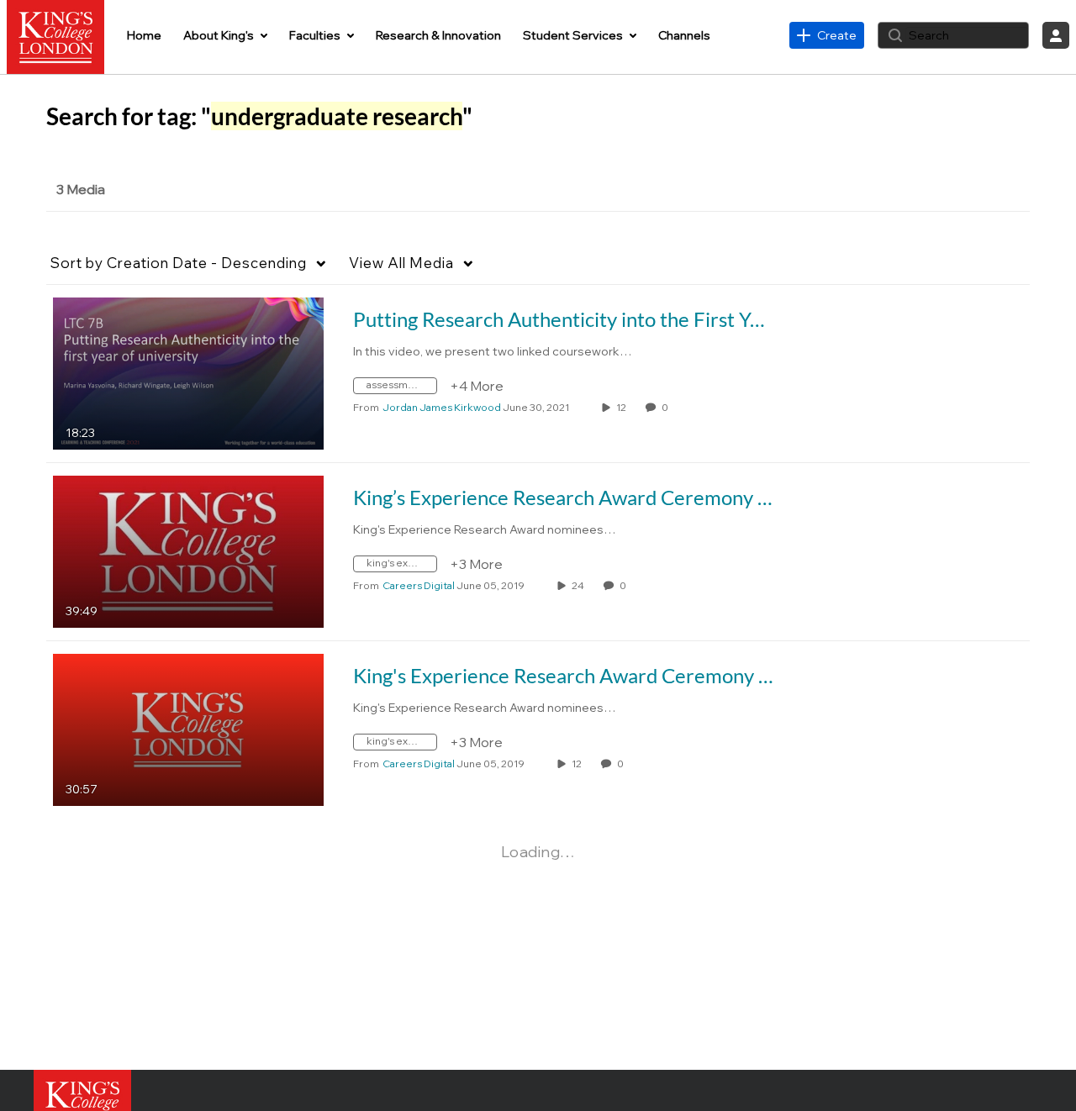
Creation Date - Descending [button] (178, 262)
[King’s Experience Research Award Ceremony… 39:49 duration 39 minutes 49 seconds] (188, 550)
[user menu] (1055, 35)
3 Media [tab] (80, 189)
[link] (826, 35)
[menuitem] (144, 35)
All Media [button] (401, 262)
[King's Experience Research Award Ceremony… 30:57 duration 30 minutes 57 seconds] (188, 728)
